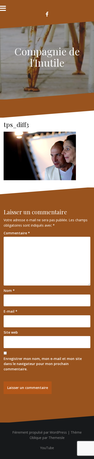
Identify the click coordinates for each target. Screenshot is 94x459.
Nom (9, 290)
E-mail (10, 311)
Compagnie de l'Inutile (47, 56)
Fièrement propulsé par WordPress (39, 432)
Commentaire (17, 233)
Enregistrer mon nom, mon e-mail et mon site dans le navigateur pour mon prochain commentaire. (43, 363)
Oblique (35, 437)
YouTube (47, 447)
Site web (11, 332)
